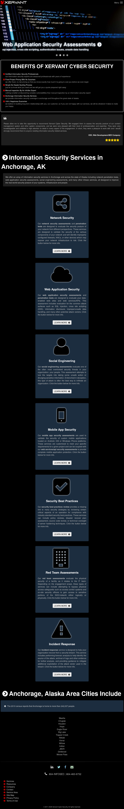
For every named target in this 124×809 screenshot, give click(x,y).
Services (10, 781)
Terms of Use (12, 800)
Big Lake (62, 732)
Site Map (10, 795)
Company (11, 786)
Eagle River (62, 729)
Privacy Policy (13, 797)
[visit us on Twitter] (59, 767)
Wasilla (62, 718)
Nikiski (62, 737)
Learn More (60, 251)
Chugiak (62, 720)
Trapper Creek (62, 734)
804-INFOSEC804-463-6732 (65, 774)
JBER (62, 748)
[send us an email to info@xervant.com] (72, 767)
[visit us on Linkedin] (52, 767)
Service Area (12, 792)
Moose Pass (62, 754)
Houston (62, 723)
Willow (62, 743)
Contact (10, 789)
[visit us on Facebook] (65, 767)
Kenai (62, 740)
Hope (62, 726)
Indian (62, 746)
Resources (11, 784)
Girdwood (62, 751)
